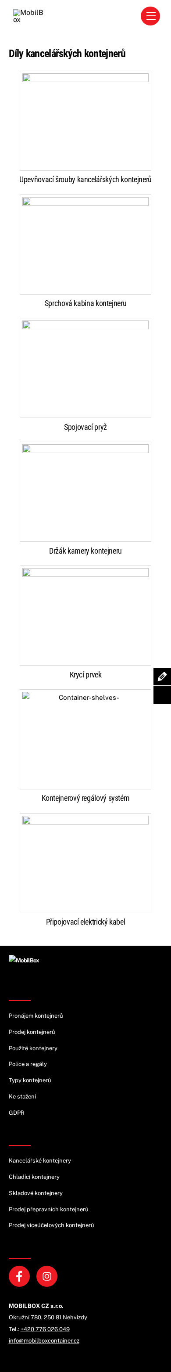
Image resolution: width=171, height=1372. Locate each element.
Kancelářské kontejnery (40, 1160)
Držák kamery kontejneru (85, 550)
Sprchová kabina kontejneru (86, 303)
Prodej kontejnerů (32, 1032)
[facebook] (21, 1275)
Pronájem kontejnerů (36, 1015)
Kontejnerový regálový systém (86, 798)
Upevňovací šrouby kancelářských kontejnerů (85, 179)
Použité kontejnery (33, 1048)
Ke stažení (22, 1096)
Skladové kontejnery (36, 1193)
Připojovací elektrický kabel (85, 921)
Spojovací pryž (85, 427)
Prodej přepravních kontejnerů (49, 1209)
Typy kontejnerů (30, 1080)
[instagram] (48, 1275)
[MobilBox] (24, 960)
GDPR (17, 1112)
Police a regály (28, 1064)
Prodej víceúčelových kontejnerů (51, 1225)
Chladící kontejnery (34, 1177)
